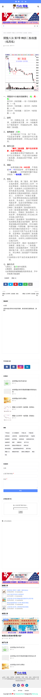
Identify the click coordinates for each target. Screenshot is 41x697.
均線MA (33, 436)
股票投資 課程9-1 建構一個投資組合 (17, 590)
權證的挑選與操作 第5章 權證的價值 (18, 603)
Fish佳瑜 (7, 45)
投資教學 (9, 32)
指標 (13, 442)
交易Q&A (7, 436)
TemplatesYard (19, 694)
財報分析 (26, 445)
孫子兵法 (26, 442)
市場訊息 (31, 433)
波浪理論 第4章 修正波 (19, 381)
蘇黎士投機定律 (26, 451)
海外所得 (7, 445)
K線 (6, 454)
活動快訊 (19, 442)
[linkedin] (25, 1)
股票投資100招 (30, 439)
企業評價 (14, 436)
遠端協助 (27, 690)
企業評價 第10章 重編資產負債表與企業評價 (20, 598)
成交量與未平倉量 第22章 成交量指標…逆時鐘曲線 (18, 26)
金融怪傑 (7, 442)
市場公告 (24, 433)
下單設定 (7, 433)
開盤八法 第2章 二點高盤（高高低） (23, 407)
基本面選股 (8, 448)
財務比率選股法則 (16, 445)
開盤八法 (14, 278)
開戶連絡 (20, 690)
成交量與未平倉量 (23, 436)
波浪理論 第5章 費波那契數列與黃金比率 (24, 391)
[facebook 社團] (19, 1)
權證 (33, 451)
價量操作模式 (15, 451)
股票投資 (21, 439)
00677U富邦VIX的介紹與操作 (15, 594)
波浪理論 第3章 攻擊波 (19, 398)
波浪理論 (14, 439)
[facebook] (16, 1)
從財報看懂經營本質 (18, 448)
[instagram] (22, 1)
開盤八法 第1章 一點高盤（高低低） (23, 416)
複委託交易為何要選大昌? (12, 636)
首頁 (4, 32)
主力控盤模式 (15, 433)
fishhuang (35, 694)
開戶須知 (28, 448)
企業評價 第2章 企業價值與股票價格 (18, 607)
